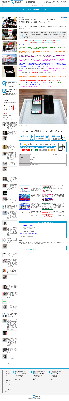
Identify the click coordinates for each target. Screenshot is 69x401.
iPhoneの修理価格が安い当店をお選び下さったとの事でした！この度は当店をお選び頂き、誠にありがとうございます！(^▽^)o (12, 294)
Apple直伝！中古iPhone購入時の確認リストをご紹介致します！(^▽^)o (12, 254)
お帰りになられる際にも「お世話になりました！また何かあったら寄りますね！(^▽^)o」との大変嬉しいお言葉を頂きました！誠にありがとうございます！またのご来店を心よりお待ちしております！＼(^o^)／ (12, 279)
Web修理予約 (7, 380)
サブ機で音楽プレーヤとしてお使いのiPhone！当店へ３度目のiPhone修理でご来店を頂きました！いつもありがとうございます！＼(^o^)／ (12, 307)
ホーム (7, 371)
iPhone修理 (30, 242)
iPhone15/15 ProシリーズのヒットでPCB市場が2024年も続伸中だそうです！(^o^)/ (12, 206)
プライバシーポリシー (8, 389)
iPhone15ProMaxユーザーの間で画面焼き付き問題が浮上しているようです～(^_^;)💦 (12, 193)
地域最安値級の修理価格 (45, 242)
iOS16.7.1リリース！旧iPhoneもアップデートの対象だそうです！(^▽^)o (12, 314)
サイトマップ (7, 391)
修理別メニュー (7, 375)
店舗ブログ (8, 382)
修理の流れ (8, 373)
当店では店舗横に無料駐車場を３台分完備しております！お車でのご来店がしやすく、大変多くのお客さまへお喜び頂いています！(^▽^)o (12, 186)
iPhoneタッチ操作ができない (26, 243)
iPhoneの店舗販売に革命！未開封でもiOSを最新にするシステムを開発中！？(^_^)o (12, 163)
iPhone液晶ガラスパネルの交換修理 (30, 75)
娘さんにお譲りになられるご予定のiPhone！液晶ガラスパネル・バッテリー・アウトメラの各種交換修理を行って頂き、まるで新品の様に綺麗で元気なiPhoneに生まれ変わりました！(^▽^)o (12, 341)
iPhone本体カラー (7, 384)
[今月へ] (13, 101)
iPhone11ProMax (58, 242)
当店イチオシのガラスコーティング (40, 64)
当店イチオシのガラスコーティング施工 (37, 60)
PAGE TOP (66, 388)
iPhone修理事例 (63, 17)
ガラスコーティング (25, 242)
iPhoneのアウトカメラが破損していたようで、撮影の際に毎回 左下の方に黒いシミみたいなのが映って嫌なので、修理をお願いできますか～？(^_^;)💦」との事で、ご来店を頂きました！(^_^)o (12, 262)
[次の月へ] (15, 101)
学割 (54, 242)
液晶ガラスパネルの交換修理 (29, 63)
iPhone (51, 242)
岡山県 (32, 243)
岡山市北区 (36, 243)
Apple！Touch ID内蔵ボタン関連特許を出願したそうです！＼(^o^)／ (31, 249)
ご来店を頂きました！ (30, 44)
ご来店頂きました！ (37, 48)
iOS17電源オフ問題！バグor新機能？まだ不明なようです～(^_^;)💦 (12, 301)
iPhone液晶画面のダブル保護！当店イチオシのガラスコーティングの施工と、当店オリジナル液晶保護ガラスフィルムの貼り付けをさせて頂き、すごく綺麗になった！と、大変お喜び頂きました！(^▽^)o (12, 155)
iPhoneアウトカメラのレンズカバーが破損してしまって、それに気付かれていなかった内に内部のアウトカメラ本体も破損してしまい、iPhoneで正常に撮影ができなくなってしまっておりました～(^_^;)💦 (12, 171)
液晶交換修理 (41, 243)
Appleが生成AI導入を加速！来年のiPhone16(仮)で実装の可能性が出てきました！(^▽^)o (12, 132)
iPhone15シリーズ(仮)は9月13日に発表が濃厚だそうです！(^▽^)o (31, 246)
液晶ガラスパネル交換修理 (37, 242)
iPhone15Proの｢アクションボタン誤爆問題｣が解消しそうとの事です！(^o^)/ (12, 223)
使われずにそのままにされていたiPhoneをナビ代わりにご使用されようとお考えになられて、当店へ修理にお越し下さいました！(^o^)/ (12, 199)
